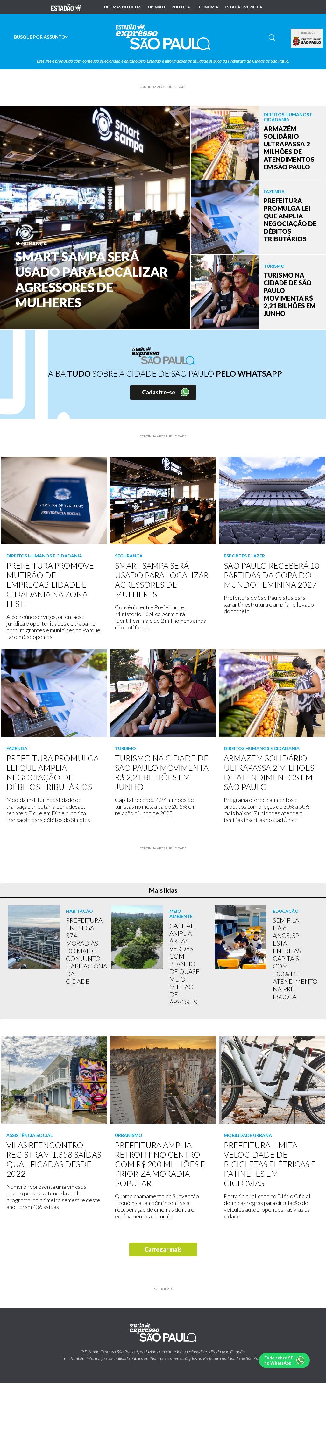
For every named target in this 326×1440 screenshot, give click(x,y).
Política (180, 7)
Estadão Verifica (243, 7)
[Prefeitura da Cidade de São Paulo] (307, 41)
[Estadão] (66, 7)
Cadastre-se (158, 392)
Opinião (156, 7)
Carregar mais (163, 1249)
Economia (207, 7)
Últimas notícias (122, 7)
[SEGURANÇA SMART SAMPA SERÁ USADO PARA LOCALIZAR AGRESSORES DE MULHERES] (95, 216)
